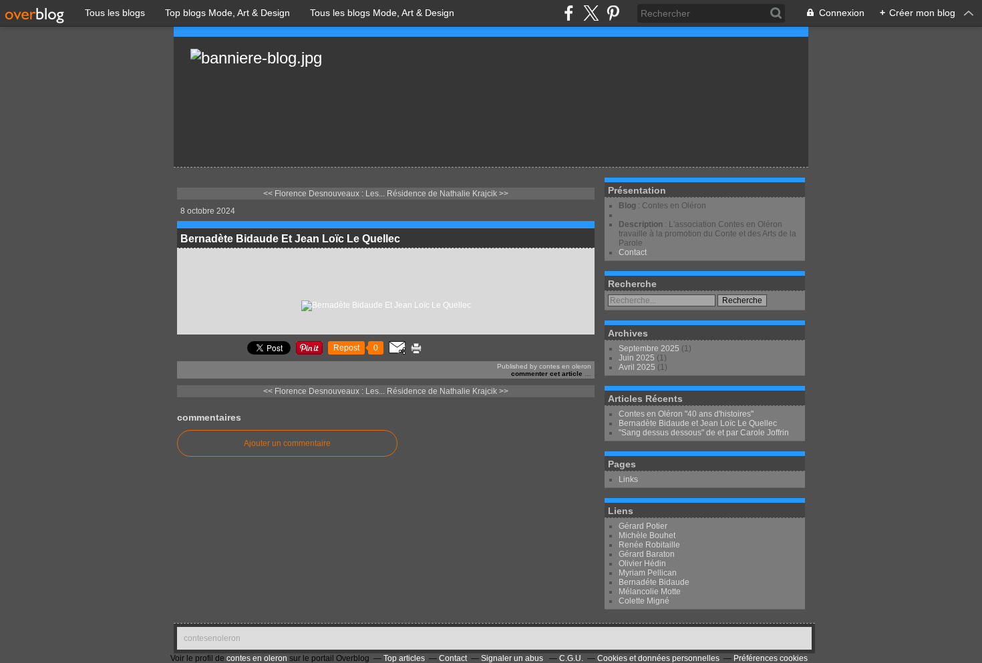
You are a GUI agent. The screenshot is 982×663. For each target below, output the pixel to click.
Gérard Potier (643, 526)
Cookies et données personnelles (658, 658)
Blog (627, 205)
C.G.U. (571, 658)
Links (628, 479)
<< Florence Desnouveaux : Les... (324, 193)
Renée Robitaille (649, 544)
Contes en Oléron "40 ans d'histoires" (686, 414)
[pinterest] (613, 13)
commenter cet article (548, 373)
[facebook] (568, 13)
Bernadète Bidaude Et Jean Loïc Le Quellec (290, 238)
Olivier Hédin (642, 563)
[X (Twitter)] (591, 13)
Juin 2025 (638, 358)
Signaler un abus (513, 658)
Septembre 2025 (650, 348)
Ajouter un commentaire (287, 443)
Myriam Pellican (648, 573)
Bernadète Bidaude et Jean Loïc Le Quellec (698, 423)
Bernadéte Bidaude (654, 582)
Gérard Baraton (647, 554)
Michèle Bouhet (647, 535)
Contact (633, 252)
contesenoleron (212, 638)
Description (642, 224)
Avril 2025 (638, 367)
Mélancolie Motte (650, 591)
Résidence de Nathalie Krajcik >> (447, 193)
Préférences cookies (770, 658)
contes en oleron (256, 658)
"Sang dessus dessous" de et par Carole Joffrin (704, 432)
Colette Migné (644, 601)
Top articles (404, 658)
